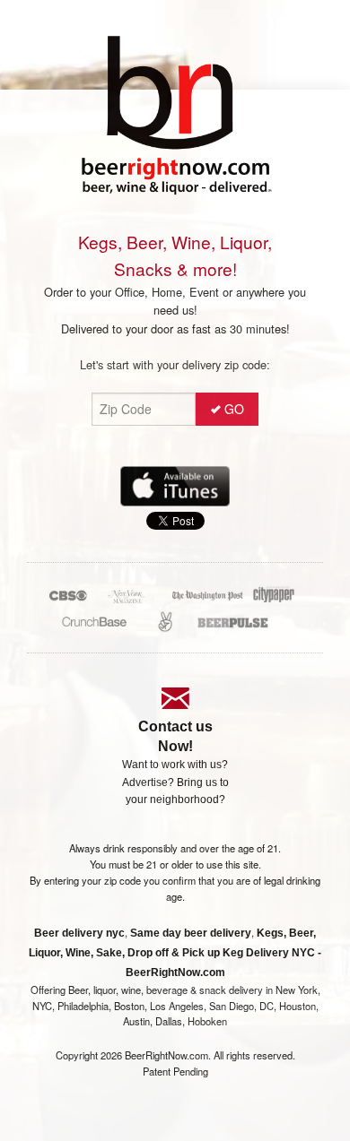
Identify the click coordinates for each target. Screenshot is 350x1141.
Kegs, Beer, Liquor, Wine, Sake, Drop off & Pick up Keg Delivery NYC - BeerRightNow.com (175, 953)
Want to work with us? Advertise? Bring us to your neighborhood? (175, 781)
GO (234, 409)
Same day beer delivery (190, 933)
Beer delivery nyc (79, 933)
